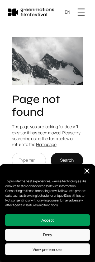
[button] (87, 171)
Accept (47, 220)
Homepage (46, 144)
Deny (47, 235)
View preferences (47, 249)
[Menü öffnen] (81, 12)
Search (67, 160)
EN (67, 12)
